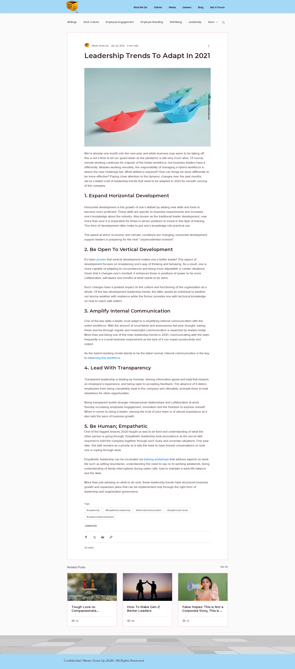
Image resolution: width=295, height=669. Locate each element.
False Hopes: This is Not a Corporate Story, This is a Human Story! (202, 609)
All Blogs (72, 22)
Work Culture (91, 22)
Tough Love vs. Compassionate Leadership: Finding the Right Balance (90, 609)
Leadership (195, 22)
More (211, 22)
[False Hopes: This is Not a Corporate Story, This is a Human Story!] (203, 587)
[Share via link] (111, 537)
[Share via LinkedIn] (102, 537)
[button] (223, 22)
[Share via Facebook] (86, 537)
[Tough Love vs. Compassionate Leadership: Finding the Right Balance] (92, 587)
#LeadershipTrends (177, 510)
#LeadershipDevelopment (100, 516)
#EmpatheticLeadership (118, 510)
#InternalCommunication (148, 510)
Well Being (176, 22)
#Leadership (93, 510)
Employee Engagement (120, 22)
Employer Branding (152, 22)
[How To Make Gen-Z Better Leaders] (147, 587)
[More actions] (209, 46)
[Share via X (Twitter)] (94, 537)
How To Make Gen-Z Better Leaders (143, 609)
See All (224, 566)
